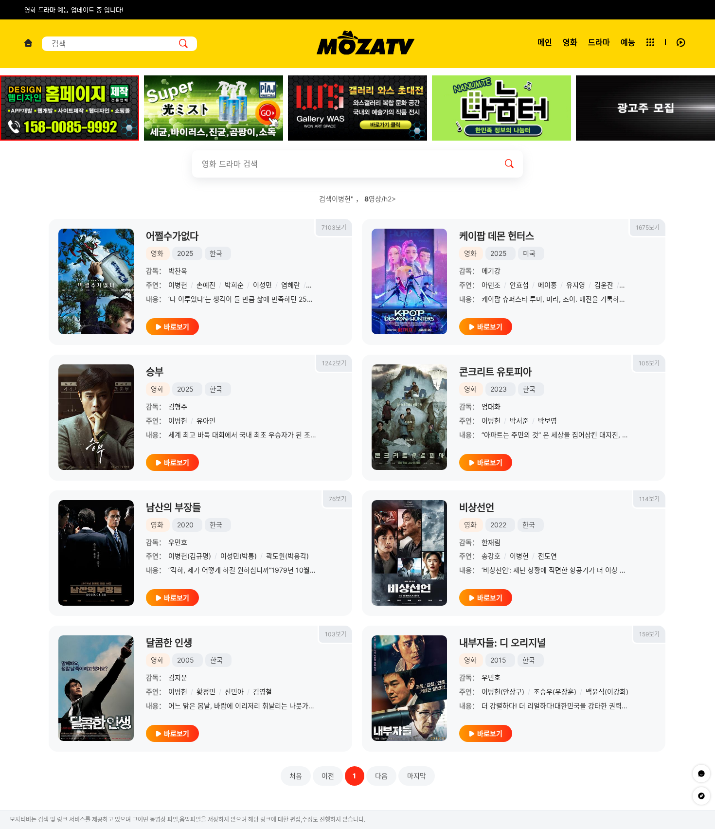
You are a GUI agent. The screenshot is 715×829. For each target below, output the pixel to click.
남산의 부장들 (173, 508)
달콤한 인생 (169, 643)
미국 (529, 253)
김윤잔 (603, 285)
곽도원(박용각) (287, 556)
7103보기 (334, 227)
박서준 (519, 420)
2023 (498, 389)
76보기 (337, 499)
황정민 (206, 691)
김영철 (262, 691)
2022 (498, 525)
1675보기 (648, 227)
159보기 (649, 634)
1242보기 (334, 363)
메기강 (491, 271)
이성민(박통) (238, 556)
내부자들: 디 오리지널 (502, 643)
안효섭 (519, 285)
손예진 (206, 285)
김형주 (177, 406)
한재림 (491, 542)
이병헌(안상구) (503, 691)
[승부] (96, 417)
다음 (381, 776)
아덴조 (491, 285)
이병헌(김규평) (189, 556)
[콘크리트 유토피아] (409, 417)
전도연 (547, 556)
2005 (185, 660)
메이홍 (547, 285)
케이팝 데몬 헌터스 (496, 236)
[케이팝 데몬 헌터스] (409, 281)
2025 (185, 253)
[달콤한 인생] (96, 688)
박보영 (547, 420)
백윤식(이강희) (607, 691)
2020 (185, 525)
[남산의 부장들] (96, 553)
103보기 (335, 634)
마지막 (416, 776)
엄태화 (491, 406)
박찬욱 (177, 271)
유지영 (575, 285)
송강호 (491, 556)
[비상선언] (409, 553)
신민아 (234, 691)
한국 (216, 253)
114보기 (649, 499)
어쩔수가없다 (172, 236)
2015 (498, 660)
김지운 (177, 677)
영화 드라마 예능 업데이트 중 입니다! (74, 10)
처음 (295, 776)
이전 (328, 776)
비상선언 (476, 508)
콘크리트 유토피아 (495, 372)
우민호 (177, 542)
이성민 (262, 285)
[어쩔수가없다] (96, 281)
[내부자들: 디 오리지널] (409, 688)
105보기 (649, 363)
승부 (154, 372)
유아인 (206, 420)
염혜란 (290, 285)
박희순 (234, 285)
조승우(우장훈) (555, 691)
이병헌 (177, 285)
